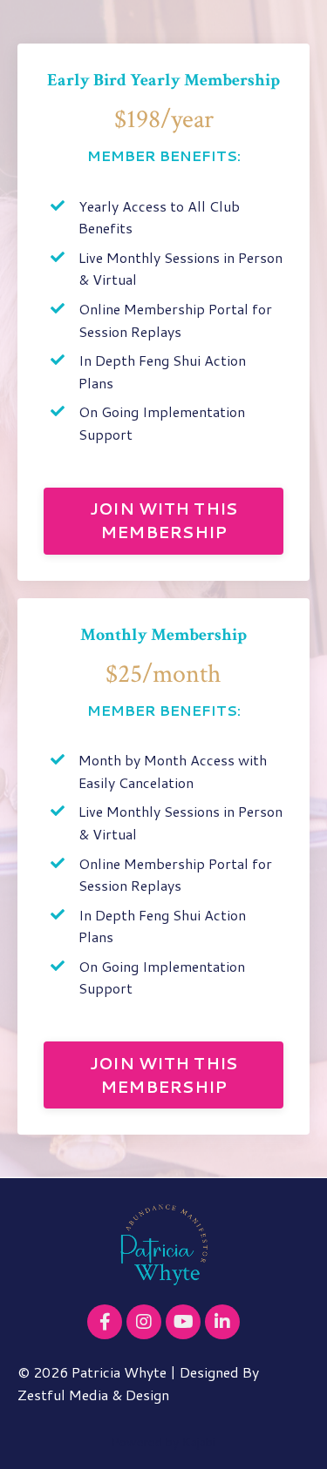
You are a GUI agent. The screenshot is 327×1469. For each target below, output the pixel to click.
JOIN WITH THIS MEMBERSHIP (164, 520)
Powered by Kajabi (163, 1442)
